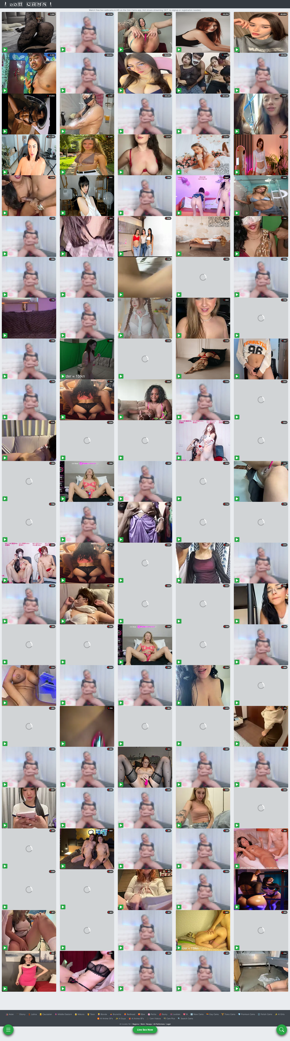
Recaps (149, 1024)
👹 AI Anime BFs (136, 1018)
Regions (136, 1024)
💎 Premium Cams (246, 1014)
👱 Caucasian (45, 1014)
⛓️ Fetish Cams (265, 1014)
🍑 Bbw (141, 1014)
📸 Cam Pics (169, 1018)
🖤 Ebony (20, 1014)
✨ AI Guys (121, 1018)
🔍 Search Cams (185, 1018)
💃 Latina (32, 1014)
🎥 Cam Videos (154, 1018)
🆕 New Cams (197, 1014)
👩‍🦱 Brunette (115, 1014)
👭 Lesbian (175, 1014)
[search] (281, 1029)
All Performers (159, 1024)
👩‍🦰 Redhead (129, 1014)
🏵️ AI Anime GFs (105, 1018)
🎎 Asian (10, 1014)
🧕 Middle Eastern (63, 1014)
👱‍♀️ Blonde (102, 1014)
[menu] (8, 1029)
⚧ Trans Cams (228, 1014)
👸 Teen (91, 1014)
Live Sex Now (145, 1029)
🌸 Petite (152, 1014)
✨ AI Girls (280, 1014)
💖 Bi (185, 1014)
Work (143, 1024)
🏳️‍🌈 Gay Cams (212, 1014)
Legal (168, 1024)
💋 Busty (163, 1014)
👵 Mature (79, 1014)
